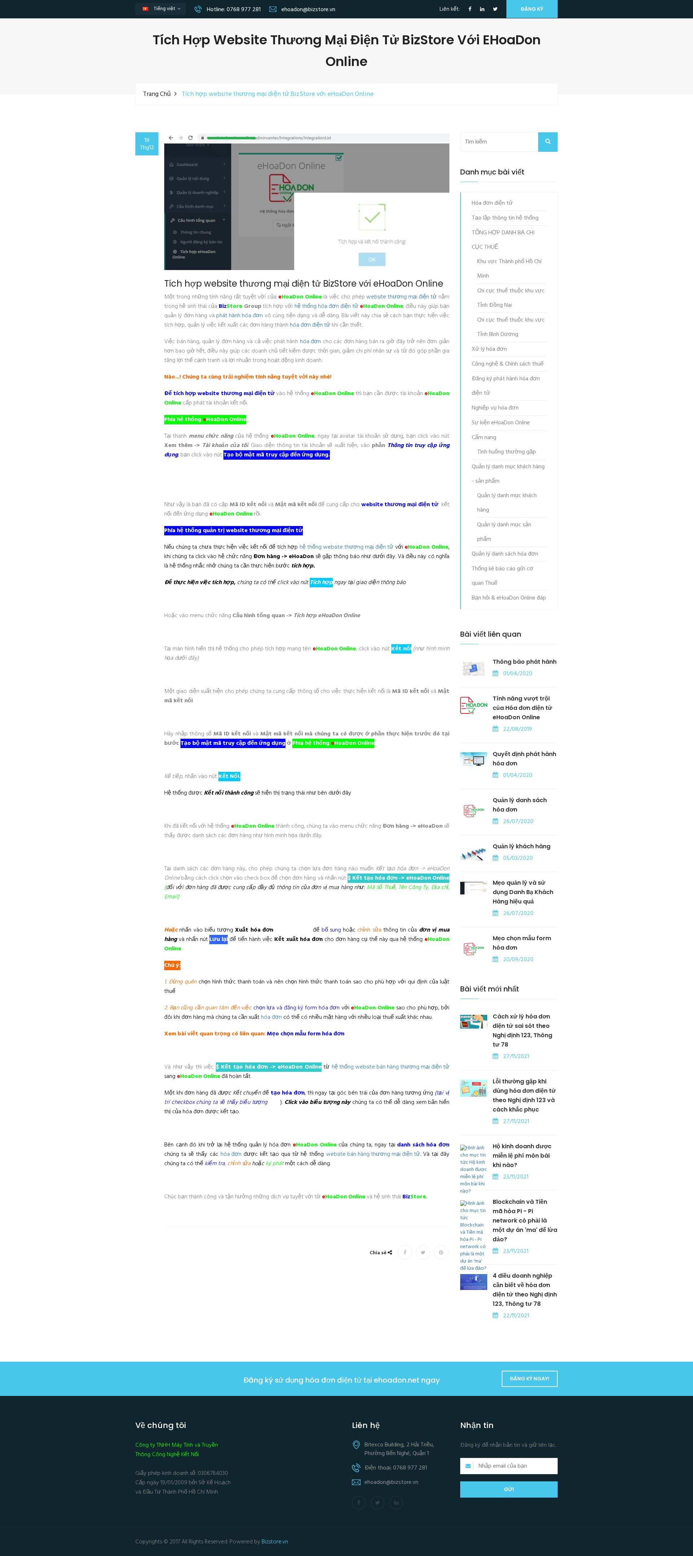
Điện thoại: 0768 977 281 (396, 1468)
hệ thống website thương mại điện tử (346, 547)
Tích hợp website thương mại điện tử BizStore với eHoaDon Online (303, 283)
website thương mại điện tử (401, 297)
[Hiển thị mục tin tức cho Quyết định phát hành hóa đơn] (473, 760)
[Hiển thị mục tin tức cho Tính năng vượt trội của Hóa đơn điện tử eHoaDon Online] (473, 705)
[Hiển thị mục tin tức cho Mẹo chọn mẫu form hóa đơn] (473, 948)
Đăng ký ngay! (529, 1378)
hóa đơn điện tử (310, 325)
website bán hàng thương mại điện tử (373, 1154)
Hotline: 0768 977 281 (233, 9)
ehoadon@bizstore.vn (307, 9)
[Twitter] (495, 9)
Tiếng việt (166, 10)
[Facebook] (469, 9)
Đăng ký (532, 9)
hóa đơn (310, 341)
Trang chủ (157, 94)
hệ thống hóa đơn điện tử (326, 306)
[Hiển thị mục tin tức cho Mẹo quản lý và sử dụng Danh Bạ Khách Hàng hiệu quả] (473, 887)
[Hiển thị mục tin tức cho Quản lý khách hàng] (473, 854)
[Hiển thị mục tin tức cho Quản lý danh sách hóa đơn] (473, 810)
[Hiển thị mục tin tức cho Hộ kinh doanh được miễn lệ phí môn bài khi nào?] (473, 1170)
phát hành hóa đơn (239, 316)
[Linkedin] (482, 9)
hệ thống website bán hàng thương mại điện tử (390, 1067)
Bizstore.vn (275, 1542)
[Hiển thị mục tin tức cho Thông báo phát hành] (473, 669)
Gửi (509, 1489)
